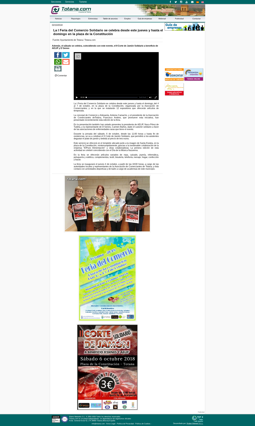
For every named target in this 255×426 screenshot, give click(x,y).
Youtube (187, 2)
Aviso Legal (110, 424)
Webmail (162, 19)
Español (197, 2)
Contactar (196, 19)
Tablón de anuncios (110, 19)
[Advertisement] (185, 49)
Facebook (170, 2)
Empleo (127, 19)
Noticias (58, 19)
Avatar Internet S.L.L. (195, 423)
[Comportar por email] (66, 63)
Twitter (175, 2)
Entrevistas (93, 19)
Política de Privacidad (125, 424)
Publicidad (179, 19)
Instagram (181, 2)
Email (192, 2)
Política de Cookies (142, 424)
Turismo (83, 2)
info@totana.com (98, 424)
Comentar (62, 75)
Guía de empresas (145, 19)
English (202, 2)
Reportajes (75, 19)
